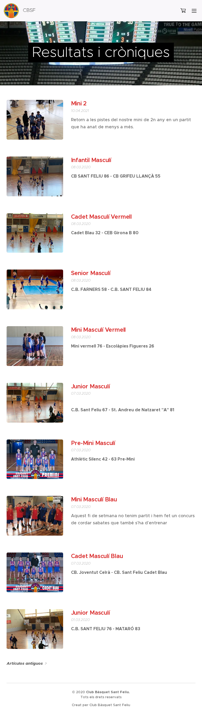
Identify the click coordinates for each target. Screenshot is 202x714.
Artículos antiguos (25, 663)
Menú (194, 10)
